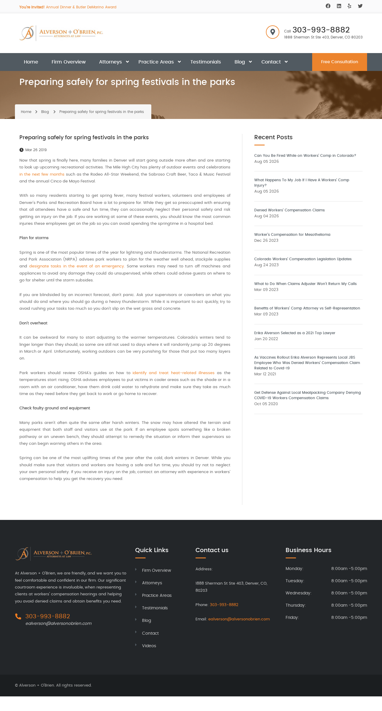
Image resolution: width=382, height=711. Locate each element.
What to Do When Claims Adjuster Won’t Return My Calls (305, 284)
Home (31, 62)
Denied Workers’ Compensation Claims (289, 210)
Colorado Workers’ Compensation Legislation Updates (303, 259)
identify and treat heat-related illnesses (174, 373)
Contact (271, 62)
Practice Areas (156, 62)
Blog (240, 62)
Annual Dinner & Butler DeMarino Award (67, 7)
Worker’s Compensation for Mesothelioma (292, 234)
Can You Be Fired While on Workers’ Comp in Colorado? (305, 155)
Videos (149, 646)
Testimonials (205, 62)
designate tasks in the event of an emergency (76, 266)
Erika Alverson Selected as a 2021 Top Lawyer (294, 333)
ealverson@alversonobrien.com (58, 624)
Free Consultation (339, 62)
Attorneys (110, 62)
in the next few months (41, 174)
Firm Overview (69, 62)
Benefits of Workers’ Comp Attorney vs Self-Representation (307, 308)
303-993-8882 (321, 30)
